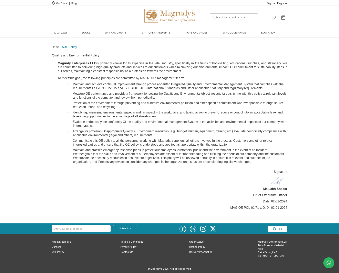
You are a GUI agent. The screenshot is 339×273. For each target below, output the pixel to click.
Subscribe (125, 228)
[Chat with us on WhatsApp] (328, 262)
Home (56, 47)
